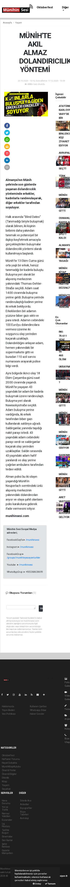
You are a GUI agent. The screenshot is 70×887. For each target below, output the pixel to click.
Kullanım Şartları (38, 706)
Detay (38, 883)
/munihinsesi (32, 539)
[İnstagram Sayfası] (15, 694)
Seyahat (6, 789)
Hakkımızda (8, 706)
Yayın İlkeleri (8, 710)
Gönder (41, 608)
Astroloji (24, 818)
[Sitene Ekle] (45, 694)
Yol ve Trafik (5, 808)
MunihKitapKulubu (11, 766)
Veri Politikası (9, 713)
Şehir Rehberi (6, 845)
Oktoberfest (45, 7)
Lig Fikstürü (6, 825)
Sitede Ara (25, 800)
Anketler (24, 804)
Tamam (51, 883)
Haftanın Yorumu (11, 759)
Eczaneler (7, 820)
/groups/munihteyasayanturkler (23, 557)
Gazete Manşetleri (7, 851)
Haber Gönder (37, 713)
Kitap (4, 781)
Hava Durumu (6, 802)
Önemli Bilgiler (9, 774)
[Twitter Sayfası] (9, 694)
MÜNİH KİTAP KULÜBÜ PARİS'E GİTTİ (64, 482)
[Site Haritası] (39, 694)
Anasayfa (7, 22)
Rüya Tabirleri (24, 813)
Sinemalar (7, 836)
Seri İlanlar (7, 840)
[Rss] (33, 694)
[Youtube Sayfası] (21, 694)
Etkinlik (5, 777)
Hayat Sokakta (9, 762)
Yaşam (18, 22)
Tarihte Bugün (5, 831)
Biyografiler (26, 808)
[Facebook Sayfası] (3, 694)
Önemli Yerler (9, 770)
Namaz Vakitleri (6, 815)
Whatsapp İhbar (38, 710)
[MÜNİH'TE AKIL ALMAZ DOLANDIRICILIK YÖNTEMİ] (26, 104)
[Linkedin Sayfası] (27, 694)
